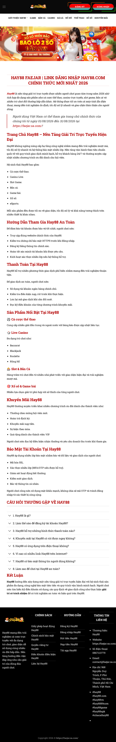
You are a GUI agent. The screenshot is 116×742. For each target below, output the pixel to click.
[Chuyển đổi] (10, 516)
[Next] (110, 43)
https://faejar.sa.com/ (27, 126)
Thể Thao (79, 18)
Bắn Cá (42, 18)
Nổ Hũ (68, 18)
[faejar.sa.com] (38, 7)
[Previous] (6, 43)
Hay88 (6, 632)
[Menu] (4, 6)
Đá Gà (60, 18)
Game (33, 18)
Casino (51, 18)
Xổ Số (89, 18)
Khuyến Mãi (101, 18)
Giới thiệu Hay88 (17, 18)
